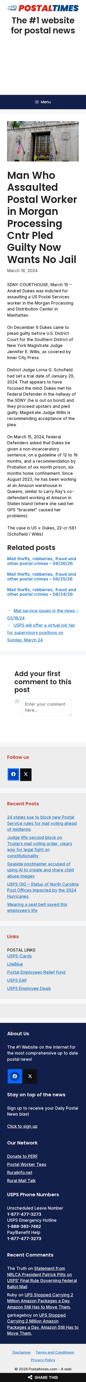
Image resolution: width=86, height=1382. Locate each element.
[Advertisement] (43, 70)
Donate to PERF (22, 1156)
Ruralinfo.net (19, 1172)
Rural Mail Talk (21, 1180)
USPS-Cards (19, 956)
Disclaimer (21, 1352)
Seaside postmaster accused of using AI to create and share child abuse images (40, 870)
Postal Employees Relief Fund (36, 972)
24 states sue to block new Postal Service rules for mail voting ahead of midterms (42, 823)
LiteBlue (15, 964)
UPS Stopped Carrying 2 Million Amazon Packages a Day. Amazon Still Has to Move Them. (40, 1301)
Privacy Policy (43, 1360)
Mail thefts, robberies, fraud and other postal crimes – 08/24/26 (41, 592)
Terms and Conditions (55, 1352)
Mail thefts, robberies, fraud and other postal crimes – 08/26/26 (41, 561)
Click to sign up (22, 1126)
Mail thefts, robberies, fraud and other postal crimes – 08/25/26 (41, 576)
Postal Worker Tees (26, 1164)
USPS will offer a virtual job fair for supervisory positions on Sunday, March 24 (41, 632)
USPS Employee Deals (29, 988)
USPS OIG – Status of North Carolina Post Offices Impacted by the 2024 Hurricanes (43, 890)
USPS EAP (17, 980)
